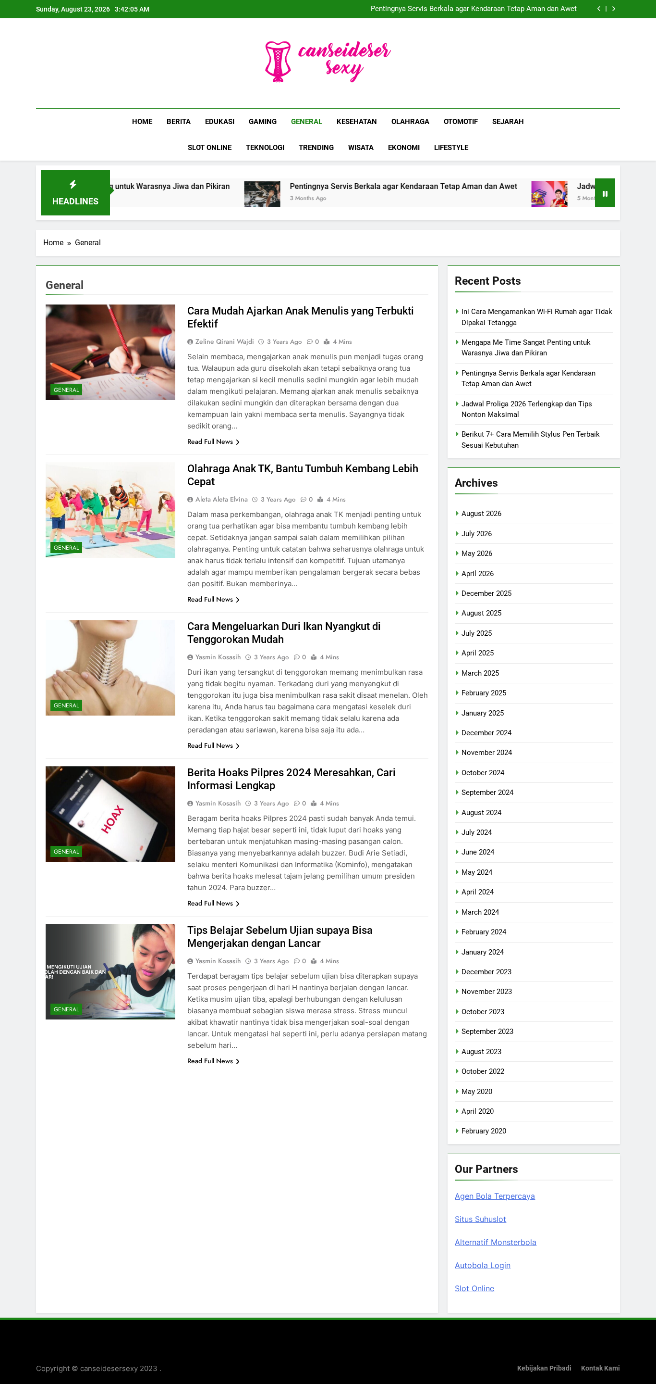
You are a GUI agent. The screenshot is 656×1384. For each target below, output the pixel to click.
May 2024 (477, 872)
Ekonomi (404, 147)
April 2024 (478, 892)
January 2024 (483, 952)
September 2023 (487, 1031)
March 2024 (480, 912)
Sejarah (508, 121)
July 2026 (477, 533)
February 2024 (484, 932)
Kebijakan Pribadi (544, 1368)
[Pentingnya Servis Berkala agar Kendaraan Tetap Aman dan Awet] (223, 199)
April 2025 (478, 653)
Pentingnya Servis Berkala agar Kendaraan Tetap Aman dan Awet (474, 9)
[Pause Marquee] (605, 192)
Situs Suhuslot (480, 1219)
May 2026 (477, 553)
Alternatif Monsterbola (495, 1242)
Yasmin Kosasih (218, 657)
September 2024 (487, 792)
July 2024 (477, 832)
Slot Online (209, 147)
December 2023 (486, 972)
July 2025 (477, 633)
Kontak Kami (600, 1368)
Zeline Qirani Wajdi (224, 341)
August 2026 (481, 513)
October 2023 (483, 1011)
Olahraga (410, 121)
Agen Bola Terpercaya (495, 1196)
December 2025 (486, 593)
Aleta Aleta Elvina (221, 499)
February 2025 (484, 693)
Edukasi (219, 121)
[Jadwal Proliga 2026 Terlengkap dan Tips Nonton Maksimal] (510, 199)
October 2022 (483, 1071)
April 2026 (478, 573)
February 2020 (484, 1131)
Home (142, 121)
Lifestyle (451, 147)
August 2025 (481, 613)
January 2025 (483, 713)
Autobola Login (482, 1265)
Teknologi (265, 147)
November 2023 (487, 991)
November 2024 (487, 752)
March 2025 (480, 673)
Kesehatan (357, 121)
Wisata (361, 147)
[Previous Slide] (599, 9)
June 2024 (478, 852)
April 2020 (478, 1111)
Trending (316, 147)
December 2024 (486, 733)
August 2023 (481, 1051)
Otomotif (461, 121)
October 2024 (483, 772)
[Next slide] (613, 9)
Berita (179, 121)
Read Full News (210, 441)
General (306, 121)
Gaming (263, 121)
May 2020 (477, 1091)
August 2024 (481, 812)
